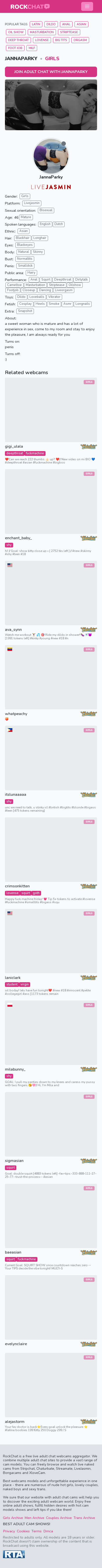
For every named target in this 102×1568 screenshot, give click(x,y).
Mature (26, 217)
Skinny (38, 252)
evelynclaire (16, 1344)
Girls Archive (13, 1518)
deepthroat (14, 453)
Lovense (42, 40)
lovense (12, 893)
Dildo (51, 24)
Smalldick (25, 265)
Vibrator (54, 297)
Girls (52, 58)
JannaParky (51, 177)
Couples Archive (59, 1518)
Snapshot (25, 311)
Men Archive (34, 1518)
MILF (32, 48)
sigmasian (14, 1160)
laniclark (13, 978)
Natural (23, 252)
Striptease (69, 32)
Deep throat (18, 40)
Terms (36, 1531)
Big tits (61, 40)
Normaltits (24, 259)
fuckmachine (35, 453)
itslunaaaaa (15, 794)
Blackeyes (25, 245)
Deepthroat (62, 279)
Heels (40, 304)
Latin (36, 24)
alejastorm (15, 1421)
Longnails (83, 304)
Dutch (58, 224)
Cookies (23, 1531)
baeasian (13, 1252)
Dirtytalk (81, 279)
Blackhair (22, 238)
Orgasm (80, 40)
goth (36, 893)
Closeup (29, 290)
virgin (25, 984)
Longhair (39, 238)
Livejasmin (32, 203)
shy (9, 545)
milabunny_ (15, 1069)
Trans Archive (84, 1518)
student (12, 984)
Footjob (13, 290)
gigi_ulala (14, 446)
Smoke (54, 304)
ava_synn (13, 629)
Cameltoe (14, 285)
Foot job (15, 48)
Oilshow (75, 285)
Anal (66, 24)
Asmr (67, 304)
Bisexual (46, 210)
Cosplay (25, 304)
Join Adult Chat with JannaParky (51, 72)
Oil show (16, 32)
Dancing (45, 290)
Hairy (31, 272)
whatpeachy (16, 714)
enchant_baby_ (18, 538)
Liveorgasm (64, 290)
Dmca (48, 1531)
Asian (81, 24)
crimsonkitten (17, 886)
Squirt (45, 279)
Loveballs (36, 297)
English (45, 224)
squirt (26, 893)
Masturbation (42, 32)
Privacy (9, 1531)
